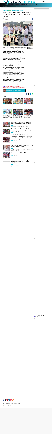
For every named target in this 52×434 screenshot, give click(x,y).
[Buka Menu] (48, 1)
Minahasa (13, 10)
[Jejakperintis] (20, 1)
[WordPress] (9, 400)
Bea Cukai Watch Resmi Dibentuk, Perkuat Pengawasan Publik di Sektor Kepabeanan (18, 106)
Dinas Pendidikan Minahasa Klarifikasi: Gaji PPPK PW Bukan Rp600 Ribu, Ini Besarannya (22, 146)
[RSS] (13, 400)
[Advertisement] (26, 421)
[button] (44, 1)
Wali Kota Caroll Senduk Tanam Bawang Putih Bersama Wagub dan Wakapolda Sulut (7, 116)
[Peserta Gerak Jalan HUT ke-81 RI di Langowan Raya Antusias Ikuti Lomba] (6, 155)
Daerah (6, 10)
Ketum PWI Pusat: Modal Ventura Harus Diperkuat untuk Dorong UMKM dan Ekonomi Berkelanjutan (7, 106)
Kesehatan (9, 10)
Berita (3, 10)
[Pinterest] (7, 400)
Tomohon (21, 10)
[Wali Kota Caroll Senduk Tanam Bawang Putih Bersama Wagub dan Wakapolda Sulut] (7, 112)
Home (3, 403)
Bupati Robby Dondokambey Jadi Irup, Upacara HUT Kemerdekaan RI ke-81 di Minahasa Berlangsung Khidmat (21, 161)
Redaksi (19, 403)
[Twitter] (29, 94)
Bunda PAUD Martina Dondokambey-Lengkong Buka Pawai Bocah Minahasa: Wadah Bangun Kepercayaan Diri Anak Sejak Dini (18, 116)
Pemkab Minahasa (7, 87)
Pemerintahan (17, 10)
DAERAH (7, 86)
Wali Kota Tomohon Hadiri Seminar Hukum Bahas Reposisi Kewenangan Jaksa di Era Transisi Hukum (28, 106)
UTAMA (12, 403)
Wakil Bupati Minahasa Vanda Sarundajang (18, 87)
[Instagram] (11, 400)
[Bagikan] (32, 19)
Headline (12, 86)
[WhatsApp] (32, 94)
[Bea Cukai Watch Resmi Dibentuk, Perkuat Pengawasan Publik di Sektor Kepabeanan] (18, 101)
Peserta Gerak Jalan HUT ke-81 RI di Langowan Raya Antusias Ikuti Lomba (21, 153)
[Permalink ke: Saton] (4, 19)
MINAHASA (18, 86)
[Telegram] (30, 94)
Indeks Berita (8, 403)
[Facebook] (27, 94)
